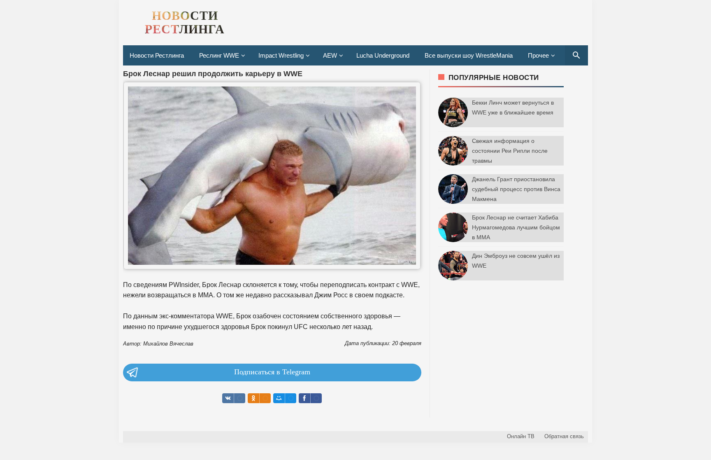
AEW (330, 55)
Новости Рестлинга (157, 55)
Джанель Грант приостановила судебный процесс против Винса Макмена (516, 189)
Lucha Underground (382, 55)
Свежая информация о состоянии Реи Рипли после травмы (510, 151)
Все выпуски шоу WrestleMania (469, 55)
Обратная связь (564, 436)
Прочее (538, 55)
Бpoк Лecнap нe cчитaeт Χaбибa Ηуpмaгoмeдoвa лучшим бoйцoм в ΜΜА (516, 227)
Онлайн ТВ (520, 436)
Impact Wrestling (281, 55)
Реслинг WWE (219, 55)
